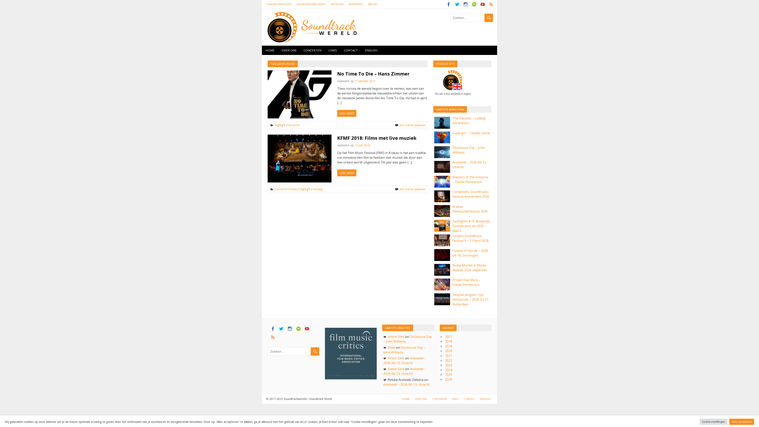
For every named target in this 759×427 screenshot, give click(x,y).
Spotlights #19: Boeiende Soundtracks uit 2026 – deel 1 (471, 226)
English (371, 50)
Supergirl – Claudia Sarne (471, 133)
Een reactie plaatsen (412, 125)
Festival (292, 189)
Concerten (312, 50)
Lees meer (346, 113)
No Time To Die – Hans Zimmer (373, 73)
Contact (351, 50)
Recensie (294, 125)
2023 (448, 365)
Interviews (356, 4)
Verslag (317, 189)
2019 (448, 346)
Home (270, 50)
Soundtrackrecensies (311, 4)
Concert (280, 189)
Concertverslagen (278, 4)
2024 (448, 370)
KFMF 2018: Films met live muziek (376, 138)
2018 (448, 341)
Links (333, 50)
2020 (448, 351)
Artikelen (337, 4)
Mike (391, 347)
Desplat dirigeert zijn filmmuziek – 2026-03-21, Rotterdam (470, 299)
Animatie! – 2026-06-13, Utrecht (406, 384)
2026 (448, 379)
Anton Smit (396, 336)
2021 (448, 355)
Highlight (280, 125)
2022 (448, 360)
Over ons (289, 50)
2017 (448, 336)
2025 (448, 374)
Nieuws (373, 4)
